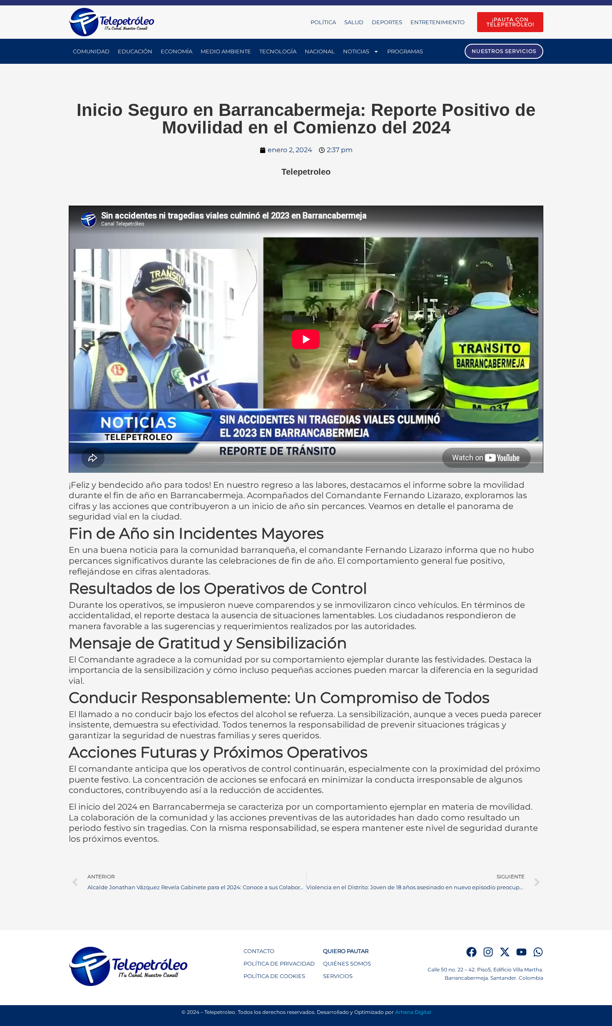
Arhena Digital (413, 1012)
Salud (353, 22)
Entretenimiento (437, 22)
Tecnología (277, 51)
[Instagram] (488, 952)
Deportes (387, 22)
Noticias (356, 51)
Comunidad (91, 51)
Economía (176, 51)
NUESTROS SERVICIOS (504, 51)
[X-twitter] (505, 952)
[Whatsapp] (538, 952)
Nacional (320, 51)
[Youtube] (521, 952)
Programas (405, 51)
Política (323, 22)
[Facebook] (471, 952)
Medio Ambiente (226, 51)
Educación (135, 51)
